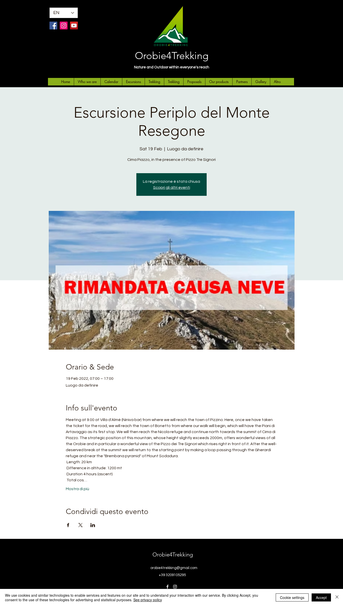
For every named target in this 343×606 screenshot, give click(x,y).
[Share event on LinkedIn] (92, 525)
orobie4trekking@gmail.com (173, 568)
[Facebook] (53, 25)
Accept (321, 597)
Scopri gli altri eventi (171, 187)
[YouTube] (74, 25)
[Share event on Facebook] (68, 525)
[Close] (337, 597)
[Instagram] (64, 25)
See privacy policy (147, 599)
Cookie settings (292, 597)
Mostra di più (77, 489)
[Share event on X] (80, 525)
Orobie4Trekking (171, 56)
